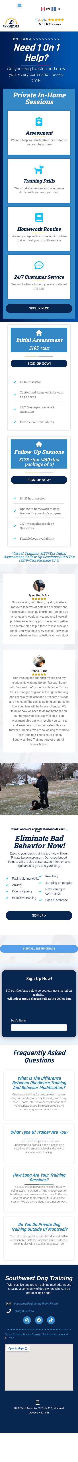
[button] (19, 6)
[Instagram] (27, 1320)
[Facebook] (39, 1320)
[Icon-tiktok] (51, 1320)
